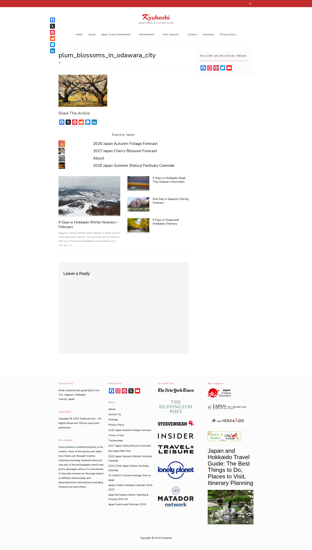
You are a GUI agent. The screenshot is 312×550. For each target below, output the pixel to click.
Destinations (146, 34)
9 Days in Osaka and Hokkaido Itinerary (166, 222)
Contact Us (114, 414)
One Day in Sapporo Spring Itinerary (170, 201)
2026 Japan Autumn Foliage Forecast (125, 143)
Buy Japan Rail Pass (119, 451)
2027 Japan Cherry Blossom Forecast (125, 150)
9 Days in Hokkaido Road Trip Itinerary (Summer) (169, 180)
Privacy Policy (228, 34)
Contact (192, 34)
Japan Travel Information (116, 34)
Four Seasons (171, 34)
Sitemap (113, 419)
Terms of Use (116, 435)
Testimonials (115, 440)
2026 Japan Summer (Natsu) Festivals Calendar (134, 165)
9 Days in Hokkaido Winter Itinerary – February (88, 224)
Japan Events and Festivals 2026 (127, 504)
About (92, 34)
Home (79, 34)
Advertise (208, 34)
